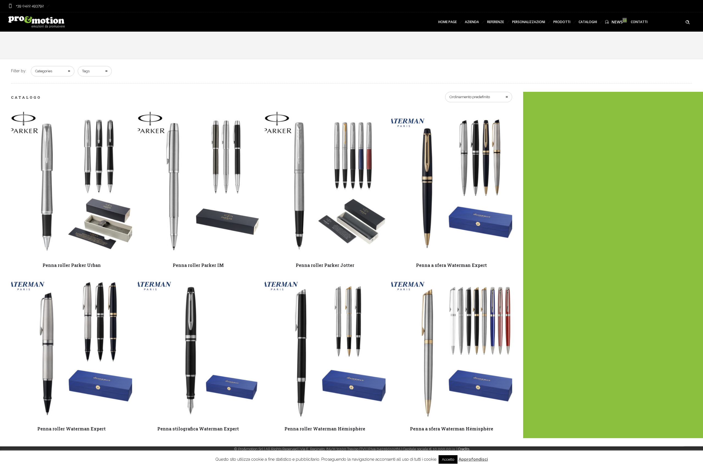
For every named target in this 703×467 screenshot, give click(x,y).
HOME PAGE (447, 22)
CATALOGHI (588, 22)
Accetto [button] (448, 459)
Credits (463, 449)
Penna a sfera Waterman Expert (451, 265)
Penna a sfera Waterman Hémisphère (451, 429)
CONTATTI (639, 22)
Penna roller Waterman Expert (71, 429)
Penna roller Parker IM (198, 265)
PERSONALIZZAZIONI (528, 22)
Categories (43, 71)
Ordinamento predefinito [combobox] (470, 97)
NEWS (617, 21)
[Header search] (688, 22)
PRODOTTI (561, 22)
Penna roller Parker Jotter (325, 265)
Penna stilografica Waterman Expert (198, 429)
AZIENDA (472, 22)
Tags (86, 71)
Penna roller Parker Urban (72, 265)
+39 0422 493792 (29, 6)
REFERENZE (495, 22)
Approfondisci (473, 459)
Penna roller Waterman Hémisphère (324, 429)
